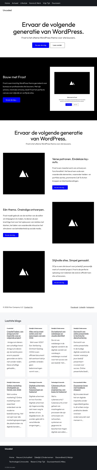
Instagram (90, 307)
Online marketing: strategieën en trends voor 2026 (14, 387)
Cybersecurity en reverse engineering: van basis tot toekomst (59, 388)
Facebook (74, 307)
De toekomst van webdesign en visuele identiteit (58, 333)
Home (7, 3)
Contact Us (28, 307)
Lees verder (57, 45)
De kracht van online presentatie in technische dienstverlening (81, 334)
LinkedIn (82, 307)
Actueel (15, 3)
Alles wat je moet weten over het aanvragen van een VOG (37, 334)
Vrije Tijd (46, 3)
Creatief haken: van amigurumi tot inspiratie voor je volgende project (15, 334)
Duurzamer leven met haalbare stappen (81, 387)
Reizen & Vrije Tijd (38, 461)
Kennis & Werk (35, 3)
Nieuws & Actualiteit (24, 457)
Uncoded (7, 10)
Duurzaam (56, 3)
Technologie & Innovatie (19, 461)
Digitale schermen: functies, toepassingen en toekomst (37, 388)
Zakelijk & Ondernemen (43, 457)
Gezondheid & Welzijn (64, 457)
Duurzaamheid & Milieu (56, 461)
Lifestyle (23, 3)
